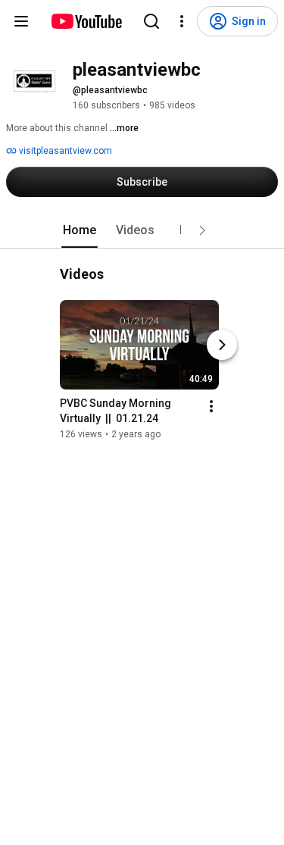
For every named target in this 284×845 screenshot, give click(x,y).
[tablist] (142, 230)
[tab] (79, 230)
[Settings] (182, 21)
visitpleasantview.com (64, 151)
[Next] (222, 345)
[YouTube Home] (86, 21)
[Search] (151, 21)
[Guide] (21, 21)
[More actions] (211, 406)
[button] (202, 230)
